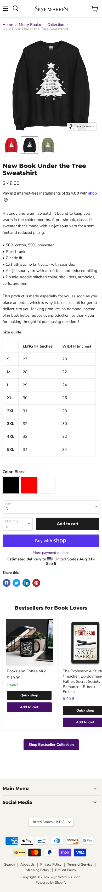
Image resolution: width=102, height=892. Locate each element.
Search (9, 864)
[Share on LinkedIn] (26, 583)
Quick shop (29, 695)
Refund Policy (65, 870)
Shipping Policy (37, 870)
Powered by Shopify (51, 882)
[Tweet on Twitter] (16, 583)
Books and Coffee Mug (27, 671)
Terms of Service (79, 864)
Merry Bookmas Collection (41, 24)
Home (8, 24)
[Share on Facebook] (6, 583)
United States (48, 822)
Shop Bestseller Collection (51, 744)
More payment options (51, 553)
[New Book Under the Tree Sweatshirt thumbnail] (11, 145)
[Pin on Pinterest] (36, 583)
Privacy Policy (50, 864)
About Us (27, 864)
